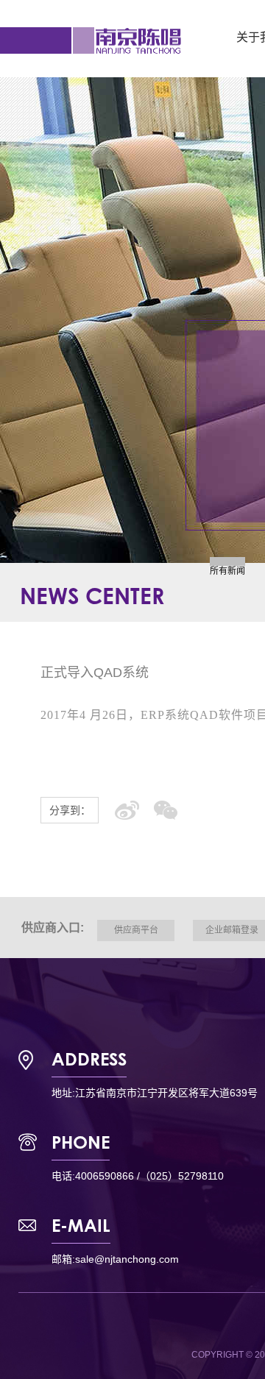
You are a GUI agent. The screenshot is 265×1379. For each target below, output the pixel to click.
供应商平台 (136, 930)
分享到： (70, 810)
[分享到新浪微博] (127, 810)
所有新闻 (227, 571)
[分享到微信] (165, 810)
